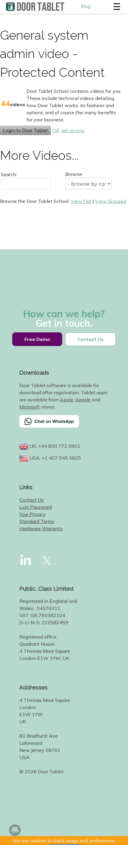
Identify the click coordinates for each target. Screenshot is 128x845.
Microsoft (29, 407)
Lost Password (35, 507)
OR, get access (68, 130)
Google (82, 400)
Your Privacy (32, 514)
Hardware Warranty (41, 528)
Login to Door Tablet (25, 130)
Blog (85, 6)
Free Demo (37, 339)
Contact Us (90, 339)
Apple (66, 400)
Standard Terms (36, 521)
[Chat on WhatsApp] (64, 425)
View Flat (81, 201)
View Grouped (110, 201)
